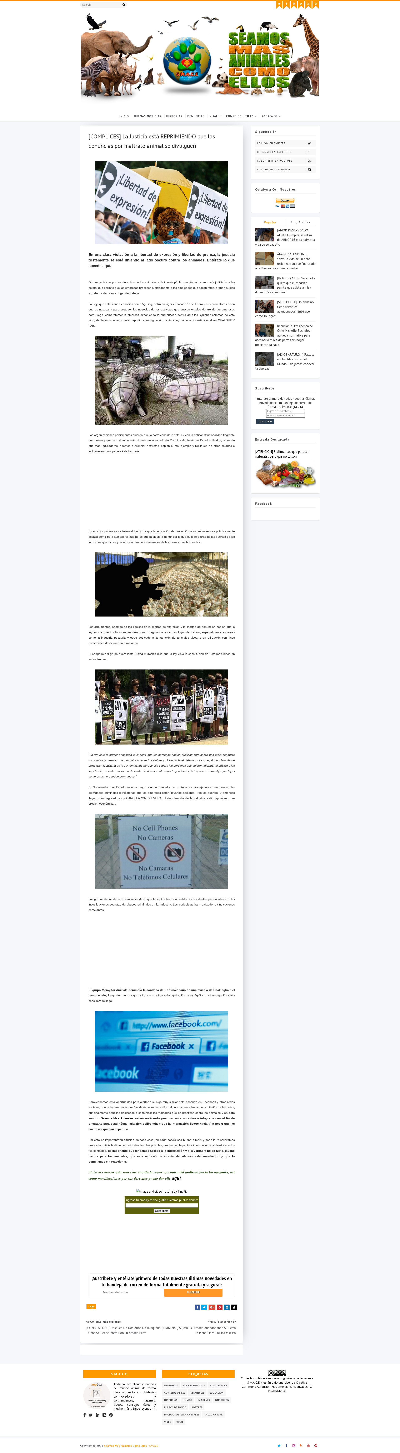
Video (167, 1421)
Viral (214, 116)
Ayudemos (171, 1385)
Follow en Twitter (271, 143)
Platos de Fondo (175, 1407)
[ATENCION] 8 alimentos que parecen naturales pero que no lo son (282, 454)
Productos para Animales (181, 1414)
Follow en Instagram (273, 169)
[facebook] (286, 5)
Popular (270, 222)
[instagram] (294, 5)
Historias (174, 116)
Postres (196, 1407)
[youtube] (308, 5)
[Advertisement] (162, 494)
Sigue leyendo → (144, 1408)
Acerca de (270, 116)
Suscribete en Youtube (274, 160)
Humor (187, 1400)
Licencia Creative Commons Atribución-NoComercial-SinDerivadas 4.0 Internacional (277, 1386)
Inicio (124, 116)
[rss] (301, 5)
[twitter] (279, 5)
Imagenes (204, 1400)
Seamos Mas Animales (117, 1118)
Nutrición (222, 1400)
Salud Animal (213, 1414)
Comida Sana (218, 1385)
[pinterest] (315, 5)
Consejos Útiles (240, 116)
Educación (217, 1392)
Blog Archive (301, 222)
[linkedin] (97, 1415)
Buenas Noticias (147, 116)
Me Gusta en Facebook (274, 152)
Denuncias (196, 116)
